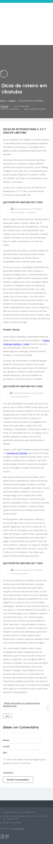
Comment (8, 772)
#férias (7, 703)
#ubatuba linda (10, 706)
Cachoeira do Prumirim (16, 453)
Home (2, 101)
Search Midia (18, 828)
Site (5, 752)
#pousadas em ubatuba (22, 703)
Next (7, 716)
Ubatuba (11, 101)
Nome (6, 740)
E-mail (6, 746)
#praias (36, 703)
